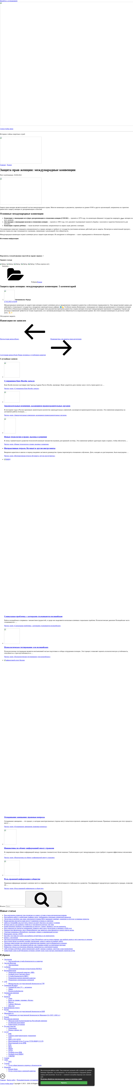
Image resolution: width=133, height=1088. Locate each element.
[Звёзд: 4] (25, 264)
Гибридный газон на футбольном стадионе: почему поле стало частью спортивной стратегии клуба (39, 950)
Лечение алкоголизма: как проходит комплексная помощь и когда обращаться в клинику (35, 943)
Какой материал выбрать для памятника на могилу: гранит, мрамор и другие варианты (35, 926)
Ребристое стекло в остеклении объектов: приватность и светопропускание (31, 947)
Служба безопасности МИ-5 (18, 976)
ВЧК (10, 1034)
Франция (7, 1067)
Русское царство (10, 1026)
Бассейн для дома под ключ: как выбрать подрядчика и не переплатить (29, 936)
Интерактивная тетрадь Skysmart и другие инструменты (29, 448)
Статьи (6, 1058)
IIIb (9, 995)
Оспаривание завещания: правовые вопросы (24, 817)
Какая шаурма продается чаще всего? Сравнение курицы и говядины (28, 921)
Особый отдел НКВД (15, 1054)
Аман (10, 998)
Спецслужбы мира (6, 129)
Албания (7, 967)
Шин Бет (11, 1006)
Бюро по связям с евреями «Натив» (20, 1000)
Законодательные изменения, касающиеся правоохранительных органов (37, 406)
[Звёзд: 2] (10, 264)
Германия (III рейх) (11, 985)
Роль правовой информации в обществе (22, 879)
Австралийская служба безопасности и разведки (25, 961)
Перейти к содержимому (9, 1)
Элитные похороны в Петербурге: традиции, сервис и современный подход (31, 932)
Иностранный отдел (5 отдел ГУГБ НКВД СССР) (25, 1041)
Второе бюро (13, 1069)
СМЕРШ (11, 1056)
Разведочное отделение (16, 1024)
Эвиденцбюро (13, 965)
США (6, 1060)
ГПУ (10, 1037)
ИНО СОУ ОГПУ (14, 1039)
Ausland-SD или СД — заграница (20, 987)
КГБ (9, 1045)
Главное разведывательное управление (22, 1035)
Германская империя (11, 993)
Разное (39, 282)
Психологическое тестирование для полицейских (26, 647)
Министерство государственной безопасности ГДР (26, 983)
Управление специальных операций (21, 980)
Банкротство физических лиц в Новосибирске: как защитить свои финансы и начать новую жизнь (39, 930)
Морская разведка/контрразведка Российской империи (27, 1021)
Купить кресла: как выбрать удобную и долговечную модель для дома (29, 924)
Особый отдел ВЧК (15, 1052)
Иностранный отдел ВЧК (17, 1043)
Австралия (8, 959)
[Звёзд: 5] (32, 264)
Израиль (7, 996)
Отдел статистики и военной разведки (22, 1071)
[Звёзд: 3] (18, 264)
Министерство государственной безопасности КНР (26, 1011)
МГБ (10, 1047)
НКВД (10, 1048)
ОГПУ (10, 1050)
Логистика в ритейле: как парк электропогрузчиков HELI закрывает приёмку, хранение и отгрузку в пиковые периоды (46, 919)
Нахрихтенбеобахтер (15, 991)
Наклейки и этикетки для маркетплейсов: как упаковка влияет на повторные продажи (35, 945)
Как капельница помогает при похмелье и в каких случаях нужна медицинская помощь (35, 915)
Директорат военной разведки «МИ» (21, 972)
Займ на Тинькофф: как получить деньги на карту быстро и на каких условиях (32, 923)
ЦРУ (10, 1061)
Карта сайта (11, 1080)
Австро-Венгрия (10, 963)
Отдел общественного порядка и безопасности (24, 1065)
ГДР (5, 982)
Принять (64, 1083)
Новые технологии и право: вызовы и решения (25, 437)
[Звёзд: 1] (3, 264)
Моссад (11, 1002)
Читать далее (21, 388)
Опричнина (12, 1028)
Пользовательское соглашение (27, 1080)
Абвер (10, 989)
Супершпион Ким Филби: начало (19, 381)
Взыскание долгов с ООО (13, 934)
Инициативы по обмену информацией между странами (29, 848)
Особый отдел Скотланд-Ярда (19, 974)
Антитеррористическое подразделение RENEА (25, 969)
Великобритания (10, 970)
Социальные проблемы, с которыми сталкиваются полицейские (33, 616)
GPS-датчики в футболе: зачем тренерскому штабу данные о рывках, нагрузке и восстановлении (38, 949)
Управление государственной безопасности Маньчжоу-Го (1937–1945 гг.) (34, 1015)
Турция (6, 1063)
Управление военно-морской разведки (22, 978)
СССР (6, 1032)
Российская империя (11, 1019)
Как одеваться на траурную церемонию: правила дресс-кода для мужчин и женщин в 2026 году (38, 928)
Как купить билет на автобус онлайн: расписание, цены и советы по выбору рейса (33, 941)
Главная (3, 1080)
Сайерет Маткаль (14, 1004)
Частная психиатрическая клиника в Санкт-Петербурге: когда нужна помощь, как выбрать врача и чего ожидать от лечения (48, 939)
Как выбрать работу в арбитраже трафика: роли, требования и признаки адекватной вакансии (37, 917)
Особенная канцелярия (16, 1022)
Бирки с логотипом (11, 937)
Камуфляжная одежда (12, 1008)
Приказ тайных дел (15, 1030)
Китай (6, 1009)
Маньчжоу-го (9, 1013)
